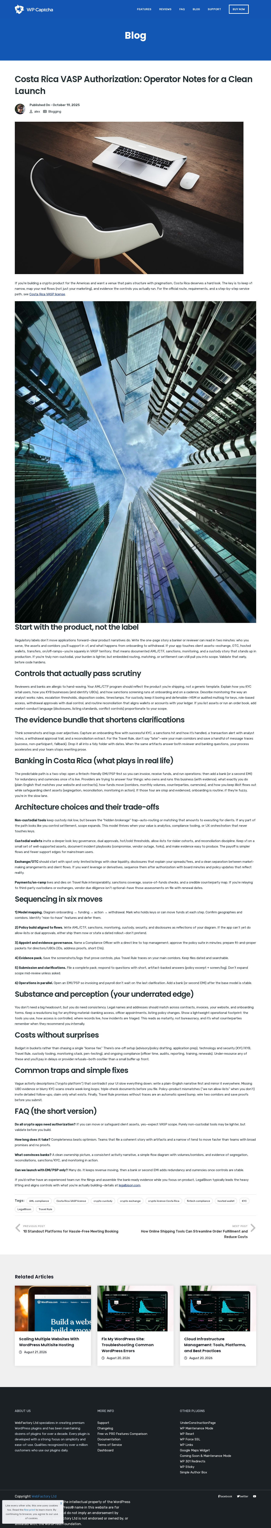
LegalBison (24, 1209)
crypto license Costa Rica (163, 1200)
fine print (29, 1509)
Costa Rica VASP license (47, 294)
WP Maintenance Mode (196, 1428)
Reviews (165, 9)
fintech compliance (198, 1200)
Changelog (105, 1428)
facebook (226, 1496)
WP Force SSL (190, 1439)
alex (37, 111)
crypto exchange (130, 1200)
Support (214, 9)
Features (144, 9)
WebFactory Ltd (26, 1423)
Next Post (194, 1232)
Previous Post (70, 1229)
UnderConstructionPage (198, 1423)
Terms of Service (109, 1445)
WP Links (186, 1445)
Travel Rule (45, 1209)
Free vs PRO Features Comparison (122, 1434)
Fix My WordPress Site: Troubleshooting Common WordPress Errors (128, 1344)
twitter (244, 1496)
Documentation (108, 1439)
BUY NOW (239, 9)
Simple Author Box (193, 1472)
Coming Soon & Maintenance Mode (205, 1456)
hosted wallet (226, 1200)
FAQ (182, 9)
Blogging (54, 111)
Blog (196, 9)
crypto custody (103, 1200)
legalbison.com (129, 1185)
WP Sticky (187, 1467)
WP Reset (187, 1434)
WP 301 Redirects (192, 1461)
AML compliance (39, 1200)
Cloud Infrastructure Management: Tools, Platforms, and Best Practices (215, 1344)
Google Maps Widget (195, 1450)
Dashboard (105, 1450)
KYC (244, 1200)
